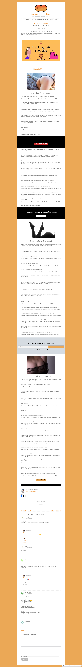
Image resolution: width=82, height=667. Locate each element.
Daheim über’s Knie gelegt (38, 68)
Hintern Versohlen (41, 13)
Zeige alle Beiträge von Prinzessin (31, 491)
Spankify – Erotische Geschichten (41, 143)
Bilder (46, 19)
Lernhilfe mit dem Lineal (38, 69)
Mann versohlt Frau (38, 23)
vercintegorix (27, 517)
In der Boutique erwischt (38, 67)
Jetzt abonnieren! (56, 346)
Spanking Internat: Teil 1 (26, 510)
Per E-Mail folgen (24, 659)
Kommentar (57, 644)
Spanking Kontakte (53, 19)
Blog (32, 19)
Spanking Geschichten (38, 19)
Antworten (22, 526)
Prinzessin (45, 23)
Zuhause (42, 501)
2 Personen (26, 540)
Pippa (39, 501)
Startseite (27, 19)
